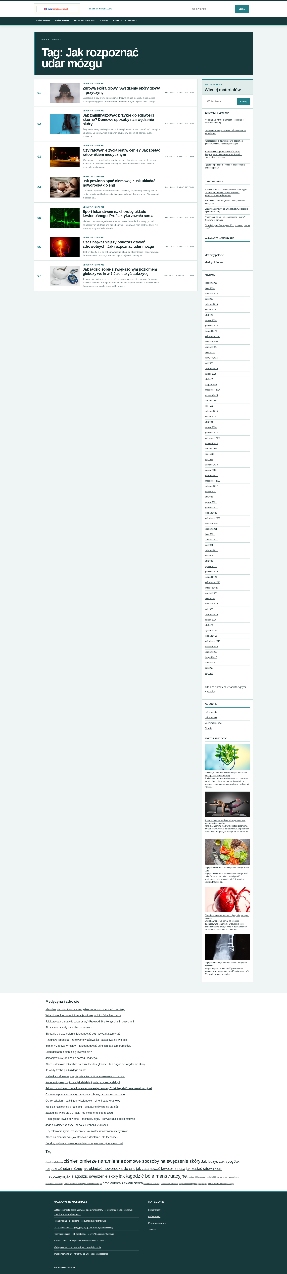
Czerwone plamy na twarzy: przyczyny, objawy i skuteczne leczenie (85, 1094)
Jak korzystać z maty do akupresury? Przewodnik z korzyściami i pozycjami (90, 1021)
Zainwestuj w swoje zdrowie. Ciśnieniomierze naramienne (225, 131)
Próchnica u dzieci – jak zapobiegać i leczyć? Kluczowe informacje (84, 1234)
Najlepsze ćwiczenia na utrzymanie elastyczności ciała (227, 869)
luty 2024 (209, 422)
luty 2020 (209, 625)
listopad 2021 (211, 513)
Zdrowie (104, 21)
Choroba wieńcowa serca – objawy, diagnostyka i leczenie (227, 916)
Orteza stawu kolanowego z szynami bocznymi (83, 1184)
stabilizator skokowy (152, 1184)
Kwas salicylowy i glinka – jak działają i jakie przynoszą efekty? (83, 1082)
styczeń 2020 (211, 630)
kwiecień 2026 (211, 304)
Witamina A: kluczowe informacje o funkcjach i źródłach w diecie (83, 1015)
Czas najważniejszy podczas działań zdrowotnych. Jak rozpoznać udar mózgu (118, 244)
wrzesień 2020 (211, 588)
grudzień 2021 (211, 507)
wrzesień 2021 (211, 524)
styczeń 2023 (211, 470)
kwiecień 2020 (211, 614)
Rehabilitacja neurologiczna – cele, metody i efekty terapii (80, 1221)
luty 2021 (209, 561)
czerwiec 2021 (211, 539)
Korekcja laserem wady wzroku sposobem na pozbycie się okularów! (225, 821)
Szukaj (242, 9)
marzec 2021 (210, 556)
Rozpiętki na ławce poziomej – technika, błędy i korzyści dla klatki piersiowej (91, 1118)
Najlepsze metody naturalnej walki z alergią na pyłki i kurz (226, 964)
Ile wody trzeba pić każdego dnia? (66, 1070)
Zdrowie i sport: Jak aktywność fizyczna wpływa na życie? (79, 1241)
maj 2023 (209, 459)
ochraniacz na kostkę (54, 1184)
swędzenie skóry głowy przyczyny (193, 1184)
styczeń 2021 (211, 566)
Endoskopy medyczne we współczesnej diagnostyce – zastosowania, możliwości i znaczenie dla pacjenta (223, 154)
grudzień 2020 (211, 572)
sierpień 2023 (211, 449)
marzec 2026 (210, 310)
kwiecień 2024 (211, 411)
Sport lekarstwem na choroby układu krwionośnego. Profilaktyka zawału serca (118, 213)
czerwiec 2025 (211, 358)
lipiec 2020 (210, 598)
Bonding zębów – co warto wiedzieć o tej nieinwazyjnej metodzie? (84, 1143)
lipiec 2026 (210, 288)
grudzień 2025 (211, 326)
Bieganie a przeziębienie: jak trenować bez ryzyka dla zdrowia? (83, 1033)
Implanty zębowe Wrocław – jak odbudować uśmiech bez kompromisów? (88, 1045)
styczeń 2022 (211, 502)
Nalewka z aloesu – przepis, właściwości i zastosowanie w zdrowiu (85, 1076)
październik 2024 (212, 390)
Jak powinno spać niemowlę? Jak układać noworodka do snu (119, 183)
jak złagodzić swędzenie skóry (91, 1176)
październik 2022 (212, 481)
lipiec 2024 (210, 406)
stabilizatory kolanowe (169, 1184)
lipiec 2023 (210, 454)
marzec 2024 (210, 417)
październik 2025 (212, 336)
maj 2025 (209, 363)
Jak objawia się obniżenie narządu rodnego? (72, 1058)
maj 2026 (209, 299)
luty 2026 (209, 315)
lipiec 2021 (210, 534)
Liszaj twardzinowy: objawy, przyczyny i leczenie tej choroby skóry (83, 1227)
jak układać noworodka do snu (109, 1168)
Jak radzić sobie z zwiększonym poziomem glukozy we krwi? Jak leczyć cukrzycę (120, 271)
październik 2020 (212, 582)
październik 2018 (212, 641)
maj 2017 (209, 668)
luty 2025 (209, 379)
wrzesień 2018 (211, 646)
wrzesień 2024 (211, 395)
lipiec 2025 (210, 352)
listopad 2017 (211, 657)
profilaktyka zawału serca (122, 1183)
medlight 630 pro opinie (215, 1177)
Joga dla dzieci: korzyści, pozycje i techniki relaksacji (77, 1125)
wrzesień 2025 (211, 342)
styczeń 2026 (211, 320)
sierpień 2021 (211, 529)
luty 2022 (209, 497)
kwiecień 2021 (211, 550)
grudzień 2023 (211, 432)
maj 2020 (209, 609)
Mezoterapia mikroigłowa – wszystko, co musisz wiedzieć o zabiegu (85, 1009)
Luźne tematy (43, 21)
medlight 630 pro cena (196, 1177)
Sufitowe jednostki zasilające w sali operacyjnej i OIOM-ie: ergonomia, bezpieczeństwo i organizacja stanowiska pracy (226, 193)
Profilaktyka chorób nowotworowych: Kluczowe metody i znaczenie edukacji (226, 774)
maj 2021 (209, 545)
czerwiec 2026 (211, 294)
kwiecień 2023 (211, 465)
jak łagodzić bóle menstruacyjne (153, 1176)
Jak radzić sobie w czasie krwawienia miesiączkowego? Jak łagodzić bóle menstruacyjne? (99, 1088)
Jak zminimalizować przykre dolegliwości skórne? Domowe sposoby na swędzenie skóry (118, 119)
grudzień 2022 (211, 475)
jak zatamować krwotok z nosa (160, 1169)
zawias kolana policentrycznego (221, 1184)
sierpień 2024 (211, 400)
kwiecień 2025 (211, 368)
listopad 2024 (211, 384)
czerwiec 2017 (211, 662)
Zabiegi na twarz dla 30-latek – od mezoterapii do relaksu (79, 1112)
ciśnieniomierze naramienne (93, 1161)
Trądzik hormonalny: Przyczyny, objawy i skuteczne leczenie (81, 1254)
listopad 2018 (211, 636)
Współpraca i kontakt (125, 21)
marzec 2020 (210, 620)
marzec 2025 (210, 374)
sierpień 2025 (211, 347)
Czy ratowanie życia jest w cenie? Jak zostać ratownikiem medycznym (121, 152)
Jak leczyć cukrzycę (217, 1161)
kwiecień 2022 (211, 486)
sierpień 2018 (211, 652)
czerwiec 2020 (211, 604)
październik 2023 (212, 438)
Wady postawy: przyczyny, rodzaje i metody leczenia (77, 1247)
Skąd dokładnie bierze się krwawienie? (69, 1051)
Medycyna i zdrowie (84, 21)
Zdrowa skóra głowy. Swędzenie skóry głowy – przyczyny (121, 90)
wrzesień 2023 (211, 443)
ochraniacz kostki (232, 1177)
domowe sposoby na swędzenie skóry (162, 1161)
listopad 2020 (211, 577)
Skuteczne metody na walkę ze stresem (69, 1027)
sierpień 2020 (211, 593)
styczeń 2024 (211, 427)
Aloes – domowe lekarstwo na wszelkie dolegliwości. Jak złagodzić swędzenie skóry (95, 1064)
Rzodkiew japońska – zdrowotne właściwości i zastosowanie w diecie (87, 1039)
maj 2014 (209, 673)
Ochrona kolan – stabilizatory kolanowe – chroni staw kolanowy (83, 1100)
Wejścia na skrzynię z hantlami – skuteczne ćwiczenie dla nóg (224, 121)
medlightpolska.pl (64, 1268)
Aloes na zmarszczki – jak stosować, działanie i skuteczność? (82, 1137)
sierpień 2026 (211, 283)
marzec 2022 (210, 491)
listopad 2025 (211, 331)
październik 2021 (212, 518)
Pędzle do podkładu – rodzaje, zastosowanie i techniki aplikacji (225, 166)
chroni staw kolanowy (54, 1162)
